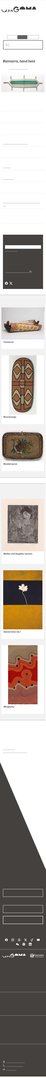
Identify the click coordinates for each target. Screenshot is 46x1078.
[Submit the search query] (5, 45)
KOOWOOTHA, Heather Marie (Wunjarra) (20, 554)
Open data (7, 1000)
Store (5, 1006)
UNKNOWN (8, 464)
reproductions (9, 745)
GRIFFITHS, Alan (18, 68)
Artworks (9, 28)
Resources (33, 37)
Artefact (7, 166)
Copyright (38, 1076)
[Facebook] (6, 280)
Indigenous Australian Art (14, 143)
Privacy (27, 1076)
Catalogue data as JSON (16, 268)
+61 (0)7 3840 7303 (14, 1062)
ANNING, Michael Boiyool (14, 417)
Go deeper (36, 28)
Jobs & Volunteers (12, 1076)
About (26, 1003)
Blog (26, 1000)
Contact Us (11, 1066)
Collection (18, 18)
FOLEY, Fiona (9, 632)
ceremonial (8, 178)
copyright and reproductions (15, 748)
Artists (22, 28)
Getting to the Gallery (15, 1058)
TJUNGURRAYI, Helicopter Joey (17, 707)
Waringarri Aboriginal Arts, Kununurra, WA (22, 202)
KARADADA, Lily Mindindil (15, 342)
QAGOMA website (10, 1003)
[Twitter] (10, 280)
